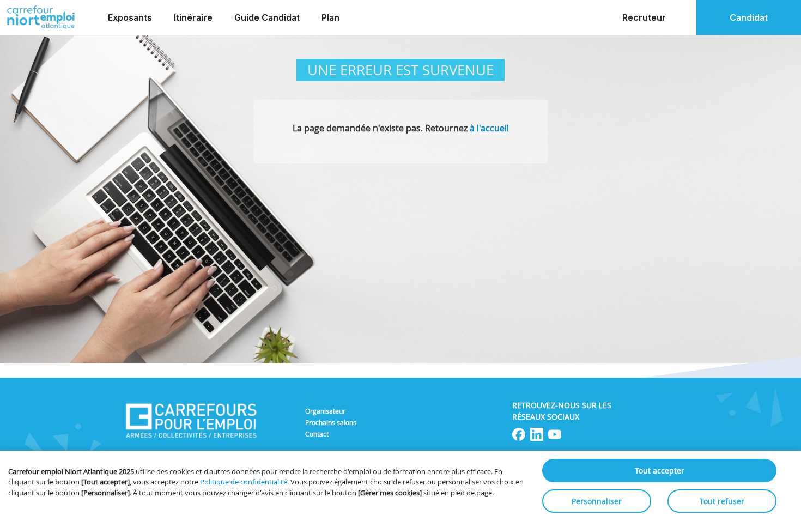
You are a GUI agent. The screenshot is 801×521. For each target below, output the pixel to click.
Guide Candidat (267, 17)
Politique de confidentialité (243, 482)
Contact (317, 433)
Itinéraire (193, 17)
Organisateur (325, 411)
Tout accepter (659, 470)
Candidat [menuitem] (749, 17)
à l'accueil (489, 128)
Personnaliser (597, 501)
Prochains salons (330, 422)
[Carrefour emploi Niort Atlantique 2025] (41, 17)
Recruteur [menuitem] (644, 17)
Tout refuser (722, 501)
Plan (330, 17)
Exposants (130, 17)
